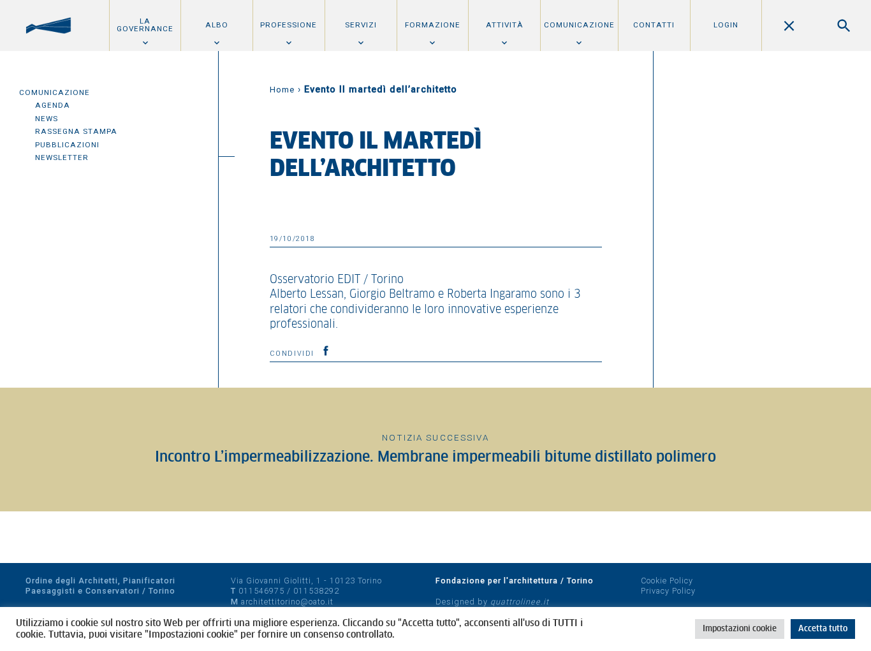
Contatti (654, 24)
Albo (216, 24)
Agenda (52, 105)
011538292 (316, 591)
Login (726, 24)
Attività (504, 24)
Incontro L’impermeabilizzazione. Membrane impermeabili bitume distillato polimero (435, 457)
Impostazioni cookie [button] (740, 629)
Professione (288, 24)
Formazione (432, 24)
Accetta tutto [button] (822, 629)
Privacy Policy (668, 591)
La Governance (145, 25)
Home (282, 89)
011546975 (261, 591)
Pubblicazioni (67, 144)
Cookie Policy (667, 580)
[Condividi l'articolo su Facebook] (326, 351)
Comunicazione (579, 24)
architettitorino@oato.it (287, 601)
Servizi (361, 24)
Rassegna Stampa (76, 131)
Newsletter (62, 157)
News (46, 118)
